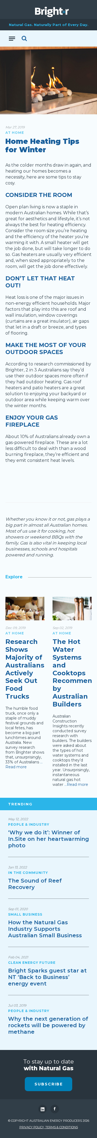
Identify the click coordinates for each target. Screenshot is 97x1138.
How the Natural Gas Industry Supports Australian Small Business (45, 929)
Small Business (25, 914)
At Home (14, 133)
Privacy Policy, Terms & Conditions (48, 1127)
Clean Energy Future (32, 963)
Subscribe (48, 1084)
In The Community (28, 873)
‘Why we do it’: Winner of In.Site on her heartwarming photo (48, 839)
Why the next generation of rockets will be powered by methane (48, 1025)
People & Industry (28, 824)
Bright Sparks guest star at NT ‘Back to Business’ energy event (47, 977)
